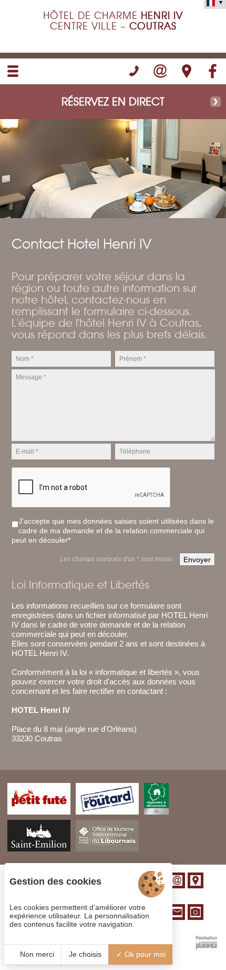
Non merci (36, 954)
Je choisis (85, 954)
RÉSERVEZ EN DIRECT (113, 101)
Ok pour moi (144, 954)
